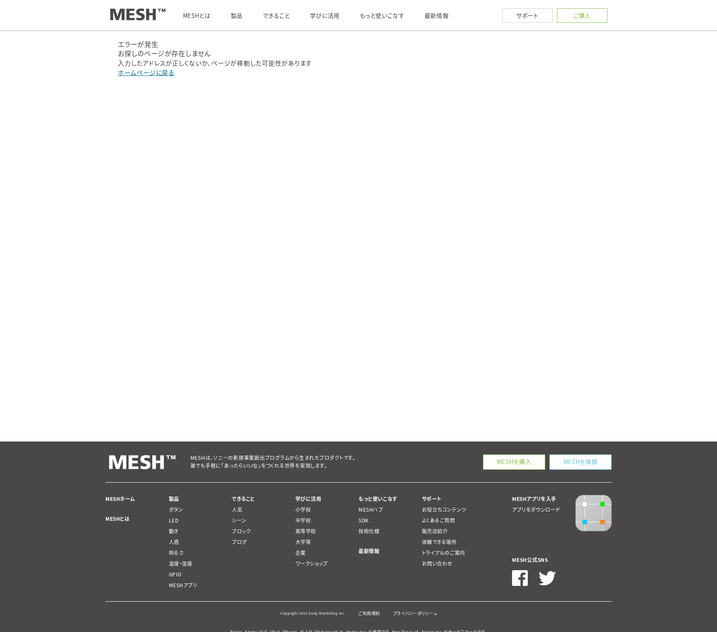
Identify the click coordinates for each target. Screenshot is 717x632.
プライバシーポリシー (413, 613)
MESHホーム (120, 499)
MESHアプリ (183, 585)
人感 (174, 542)
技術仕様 (368, 531)
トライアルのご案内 (443, 552)
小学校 (303, 509)
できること (243, 499)
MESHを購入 (514, 461)
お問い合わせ (437, 563)
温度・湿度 (181, 563)
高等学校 (305, 531)
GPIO (175, 574)
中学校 (303, 520)
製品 (174, 499)
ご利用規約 (369, 613)
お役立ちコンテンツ (444, 509)
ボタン (176, 509)
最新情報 (368, 551)
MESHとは (117, 518)
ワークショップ (311, 563)
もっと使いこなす (378, 499)
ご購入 (582, 15)
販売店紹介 (435, 531)
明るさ (176, 552)
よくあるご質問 (438, 520)
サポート (527, 15)
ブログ (239, 542)
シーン (239, 520)
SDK (363, 520)
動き (173, 531)
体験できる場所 (439, 542)
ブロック (241, 531)
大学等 (303, 542)
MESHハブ (370, 509)
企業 (300, 552)
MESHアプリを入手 (534, 499)
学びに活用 (308, 499)
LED (174, 520)
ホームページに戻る (146, 72)
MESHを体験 (580, 461)
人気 (237, 509)
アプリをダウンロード (536, 509)
